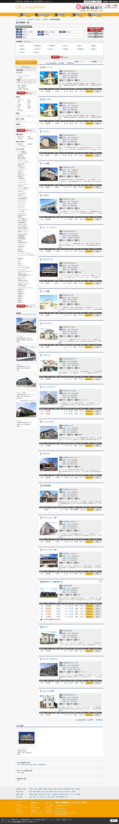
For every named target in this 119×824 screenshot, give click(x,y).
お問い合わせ (49, 802)
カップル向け (22, 193)
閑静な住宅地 (22, 158)
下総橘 (65, 49)
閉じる (114, 820)
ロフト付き (22, 202)
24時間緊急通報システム (25, 275)
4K (18, 108)
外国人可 (21, 186)
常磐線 (78, 794)
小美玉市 (77, 789)
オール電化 (22, 211)
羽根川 (71, 71)
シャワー (21, 244)
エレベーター (22, 213)
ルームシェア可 (23, 189)
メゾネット (22, 204)
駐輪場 (20, 217)
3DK (19, 106)
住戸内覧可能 (22, 286)
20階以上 (21, 296)
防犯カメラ (22, 278)
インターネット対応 (24, 267)
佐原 (79, 45)
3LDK (29, 106)
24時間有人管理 (23, 280)
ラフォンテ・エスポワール (49, 659)
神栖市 (68, 662)
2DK (29, 102)
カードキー (22, 182)
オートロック (22, 269)
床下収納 (21, 251)
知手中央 (72, 662)
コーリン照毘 (45, 163)
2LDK (19, 104)
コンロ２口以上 (23, 226)
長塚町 (38, 791)
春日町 (51, 791)
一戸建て (20, 77)
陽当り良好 (22, 157)
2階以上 (21, 291)
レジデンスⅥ (45, 453)
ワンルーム (21, 99)
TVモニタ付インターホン (25, 271)
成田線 (64, 73)
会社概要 (18, 805)
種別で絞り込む (26, 67)
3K (28, 104)
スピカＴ (19, 421)
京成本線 (60, 794)
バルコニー (22, 207)
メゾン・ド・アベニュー (48, 227)
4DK (29, 108)
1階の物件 (21, 293)
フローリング (22, 200)
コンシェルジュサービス (25, 287)
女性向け (21, 195)
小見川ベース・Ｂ (46, 67)
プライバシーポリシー (22, 807)
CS (19, 260)
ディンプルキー (23, 276)
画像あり (20, 144)
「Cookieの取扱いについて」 (19, 821)
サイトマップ (20, 812)
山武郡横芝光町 (42, 764)
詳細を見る (89, 91)
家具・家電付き (23, 220)
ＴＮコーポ (20, 336)
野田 (71, 263)
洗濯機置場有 (22, 222)
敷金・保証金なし (23, 85)
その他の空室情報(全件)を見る (51, 619)
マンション (28, 76)
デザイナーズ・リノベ (37, 812)
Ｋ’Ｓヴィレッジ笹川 (47, 691)
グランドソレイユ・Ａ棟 (48, 517)
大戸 (65, 45)
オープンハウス (23, 184)
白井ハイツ (44, 627)
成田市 (23, 764)
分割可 (20, 171)
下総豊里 (80, 49)
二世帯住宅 (22, 178)
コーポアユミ (45, 195)
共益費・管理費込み (23, 89)
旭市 (27, 764)
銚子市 (19, 764)
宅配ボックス (22, 273)
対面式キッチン (23, 231)
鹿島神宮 (62, 797)
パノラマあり (21, 146)
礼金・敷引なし (22, 87)
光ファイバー (22, 266)
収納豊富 (21, 258)
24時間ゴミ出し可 (23, 284)
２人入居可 (22, 167)
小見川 (37, 49)
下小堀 (71, 199)
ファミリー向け (23, 197)
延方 (41, 797)
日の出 (47, 791)
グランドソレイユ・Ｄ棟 (48, 550)
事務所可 (21, 166)
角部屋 (20, 302)
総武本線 (41, 794)
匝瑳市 (31, 764)
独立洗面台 (22, 246)
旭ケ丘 (56, 791)
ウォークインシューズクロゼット (26, 256)
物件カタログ (49, 812)
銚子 (36, 52)
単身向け (33, 805)
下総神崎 (52, 45)
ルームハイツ (45, 131)
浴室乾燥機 (22, 237)
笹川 (51, 49)
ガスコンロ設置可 (23, 187)
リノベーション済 (23, 162)
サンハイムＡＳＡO (47, 421)
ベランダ (21, 206)
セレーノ (19, 364)
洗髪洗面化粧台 (23, 242)
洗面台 (20, 240)
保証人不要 (22, 164)
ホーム (18, 802)
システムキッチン (23, 229)
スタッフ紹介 (49, 805)
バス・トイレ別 (23, 233)
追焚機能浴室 (22, 235)
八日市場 (72, 167)
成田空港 (37, 45)
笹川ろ (75, 231)
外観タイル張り (23, 224)
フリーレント (22, 180)
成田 (22, 45)
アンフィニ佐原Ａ (21, 392)
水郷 (22, 49)
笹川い (75, 359)
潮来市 (45, 789)
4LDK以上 (20, 110)
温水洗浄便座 (22, 238)
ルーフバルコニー (23, 209)
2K (18, 102)
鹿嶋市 (41, 789)
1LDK (29, 101)
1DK (19, 101)
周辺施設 (48, 807)
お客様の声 (49, 810)
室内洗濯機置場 (23, 198)
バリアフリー (22, 169)
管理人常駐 (22, 175)
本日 (29, 136)
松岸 (22, 52)
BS (19, 262)
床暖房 (20, 249)
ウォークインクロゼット (25, 253)
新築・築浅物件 (35, 807)
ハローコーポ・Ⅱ (46, 323)
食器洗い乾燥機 (23, 228)
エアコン (21, 248)
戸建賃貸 (33, 810)
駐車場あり (22, 289)
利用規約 (18, 810)
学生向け (21, 191)
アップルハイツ (46, 355)
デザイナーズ (22, 160)
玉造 (42, 791)
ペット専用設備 (23, 153)
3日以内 (20, 138)
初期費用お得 (34, 802)
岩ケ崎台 (66, 791)
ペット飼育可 (22, 151)
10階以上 (21, 295)
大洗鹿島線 (54, 794)
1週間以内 (30, 138)
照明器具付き (22, 215)
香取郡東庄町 (69, 231)
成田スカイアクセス (69, 794)
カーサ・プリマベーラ (48, 387)
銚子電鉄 (47, 794)
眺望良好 (21, 177)
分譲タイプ (22, 173)
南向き (20, 300)
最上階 (20, 298)
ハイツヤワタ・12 (46, 259)
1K (28, 99)
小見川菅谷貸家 (46, 485)
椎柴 (93, 49)
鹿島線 (36, 794)
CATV (20, 264)
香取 (93, 45)
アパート (20, 76)
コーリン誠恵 (45, 291)
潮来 (53, 797)
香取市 (68, 71)
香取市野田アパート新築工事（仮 (51, 582)
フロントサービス (23, 282)
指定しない (21, 136)
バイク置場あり (23, 218)
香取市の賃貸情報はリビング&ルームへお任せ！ (72, 802)
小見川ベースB (45, 99)
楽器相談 (21, 155)
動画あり (30, 144)
